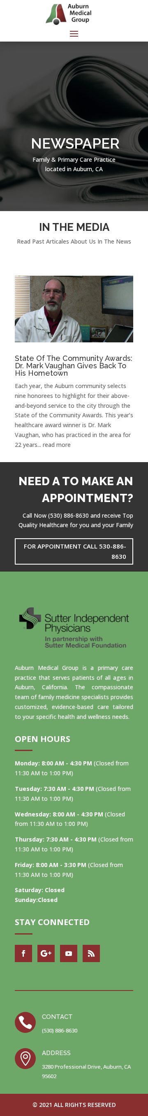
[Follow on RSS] (91, 953)
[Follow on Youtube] (68, 953)
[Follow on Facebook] (23, 953)
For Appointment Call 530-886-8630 (75, 551)
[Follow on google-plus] (46, 953)
